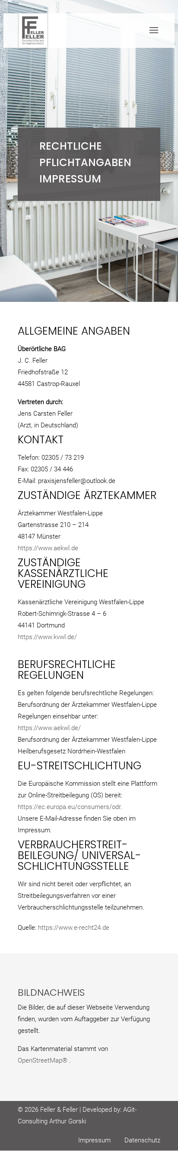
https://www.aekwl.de (48, 548)
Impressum (94, 1140)
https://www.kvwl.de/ (47, 637)
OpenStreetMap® (43, 1060)
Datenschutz (142, 1140)
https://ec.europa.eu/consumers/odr (69, 807)
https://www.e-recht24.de (73, 927)
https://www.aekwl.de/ (49, 728)
